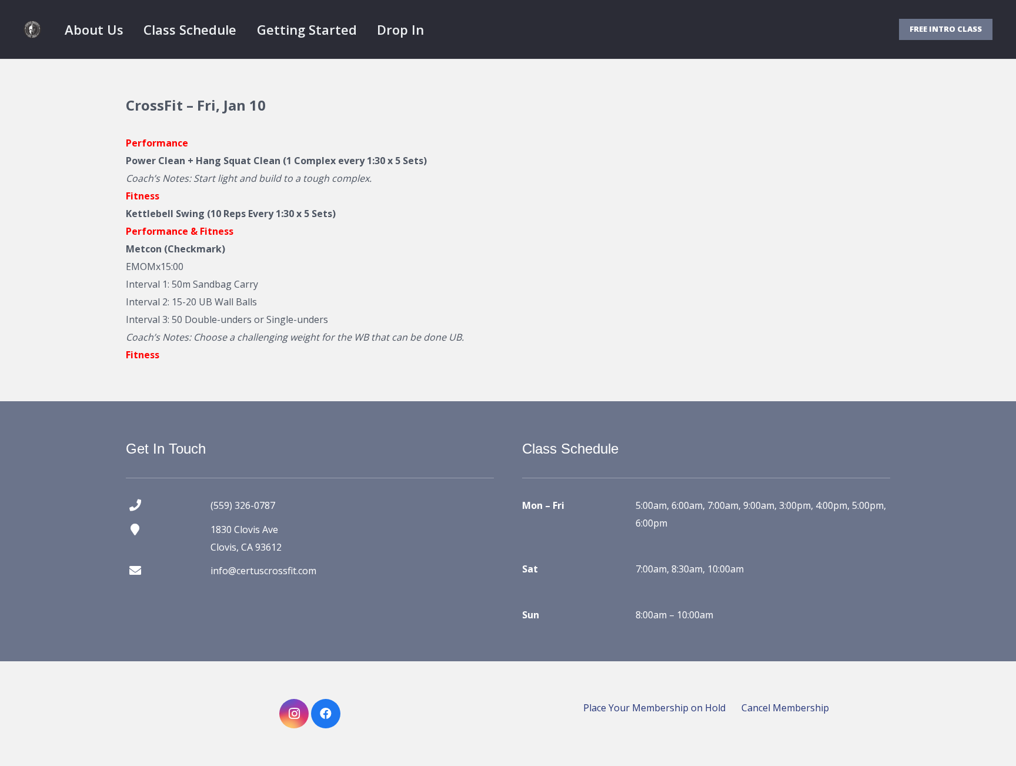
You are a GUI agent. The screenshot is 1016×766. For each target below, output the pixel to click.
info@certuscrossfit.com (263, 570)
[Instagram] (294, 713)
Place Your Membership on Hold (654, 707)
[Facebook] (325, 713)
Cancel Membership (785, 707)
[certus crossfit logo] (32, 29)
